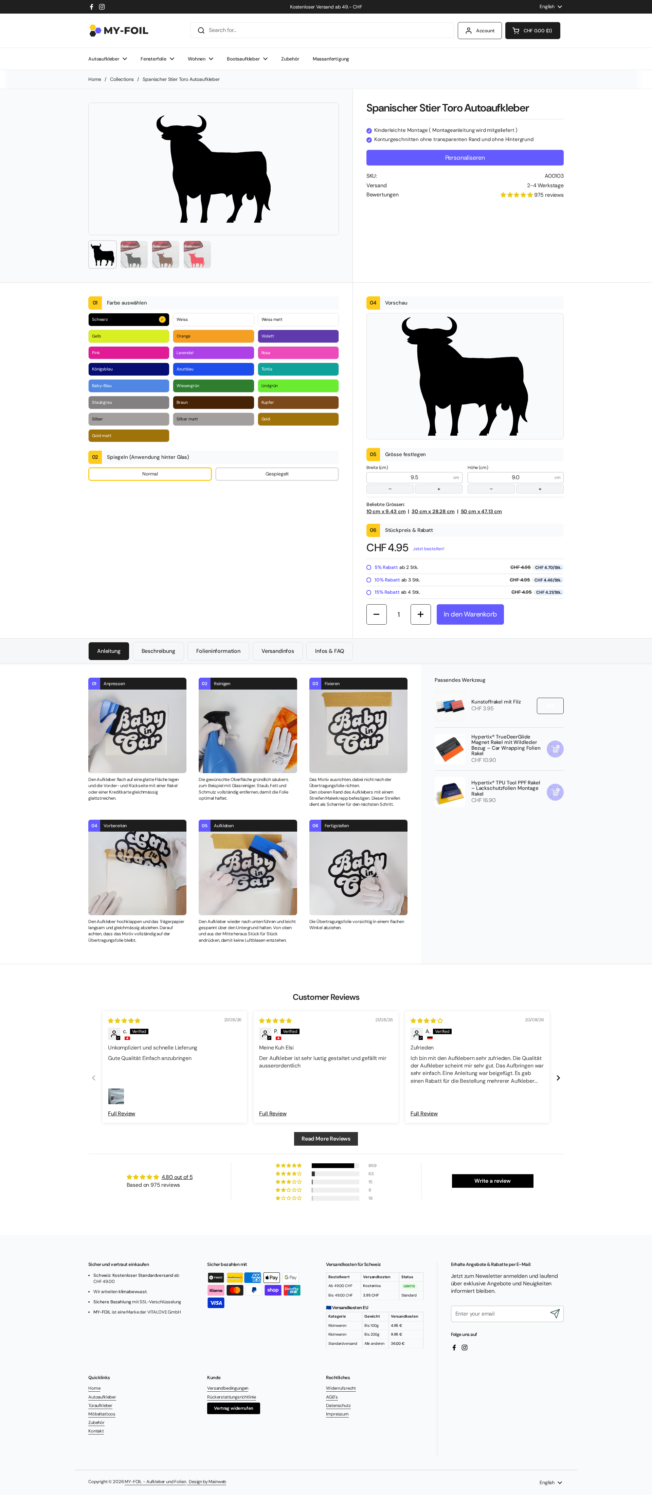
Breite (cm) (403, 478)
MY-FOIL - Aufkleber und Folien (155, 1481)
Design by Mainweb (206, 1481)
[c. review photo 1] (116, 1096)
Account (485, 31)
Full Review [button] (121, 1113)
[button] (532, 30)
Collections (121, 79)
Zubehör (96, 1422)
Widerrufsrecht (341, 1388)
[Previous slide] (93, 1077)
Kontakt (96, 1431)
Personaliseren (465, 158)
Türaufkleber (100, 1405)
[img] (124, 1020)
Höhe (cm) (505, 478)
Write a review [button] (492, 1180)
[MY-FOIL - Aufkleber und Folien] (118, 30)
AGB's (332, 1397)
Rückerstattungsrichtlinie (231, 1397)
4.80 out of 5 (177, 1177)
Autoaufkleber (102, 1397)
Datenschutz (338, 1405)
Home (94, 79)
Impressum (337, 1414)
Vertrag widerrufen (233, 1408)
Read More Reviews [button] (326, 1138)
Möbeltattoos (101, 1414)
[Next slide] (558, 1077)
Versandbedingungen (227, 1388)
